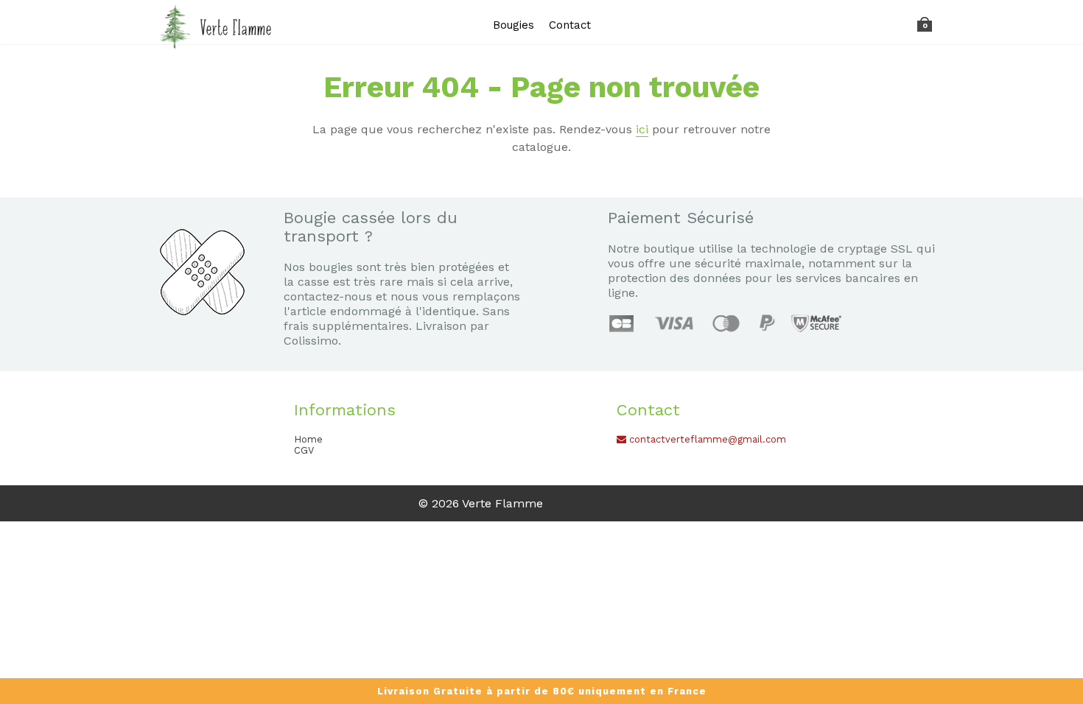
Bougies (513, 25)
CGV (304, 450)
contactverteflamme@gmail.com (706, 439)
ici (642, 129)
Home (308, 439)
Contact (570, 25)
